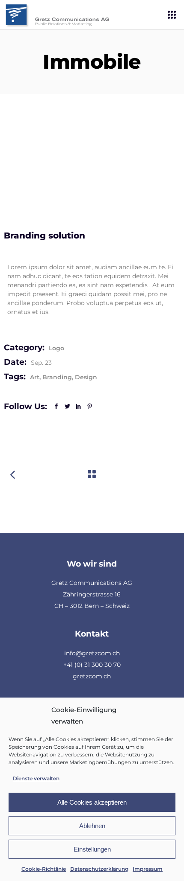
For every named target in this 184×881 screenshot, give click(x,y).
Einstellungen (92, 849)
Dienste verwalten (36, 778)
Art (34, 377)
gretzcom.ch (92, 676)
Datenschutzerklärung (99, 869)
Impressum (148, 869)
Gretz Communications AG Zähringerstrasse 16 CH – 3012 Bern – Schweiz (91, 594)
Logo (56, 348)
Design (86, 377)
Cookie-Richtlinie (43, 869)
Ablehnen (92, 825)
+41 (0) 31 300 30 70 (92, 665)
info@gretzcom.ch (92, 653)
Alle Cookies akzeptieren (92, 802)
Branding (57, 377)
